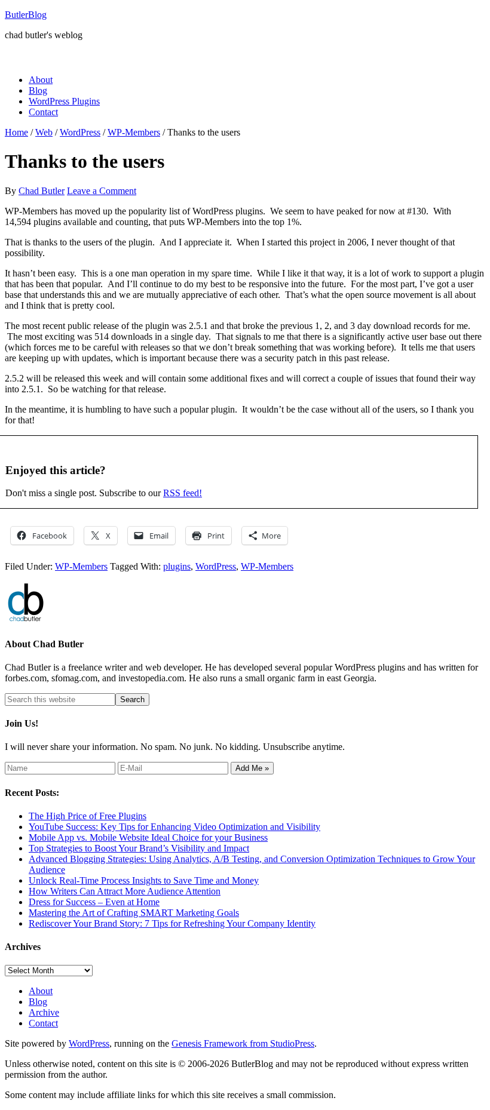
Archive (44, 1012)
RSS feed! (182, 493)
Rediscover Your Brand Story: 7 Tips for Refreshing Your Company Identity (172, 923)
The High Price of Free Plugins (87, 816)
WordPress (215, 566)
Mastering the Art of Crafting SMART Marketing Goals (134, 913)
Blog (38, 1002)
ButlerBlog (26, 15)
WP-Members (81, 566)
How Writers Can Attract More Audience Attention (124, 891)
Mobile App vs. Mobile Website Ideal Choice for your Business (148, 837)
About (41, 991)
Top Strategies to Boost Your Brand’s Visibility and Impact (139, 848)
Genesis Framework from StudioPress (243, 1043)
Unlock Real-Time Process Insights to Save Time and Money (144, 880)
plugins (177, 566)
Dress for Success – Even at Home (94, 902)
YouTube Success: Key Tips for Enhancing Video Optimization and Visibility (174, 827)
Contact (43, 1023)
